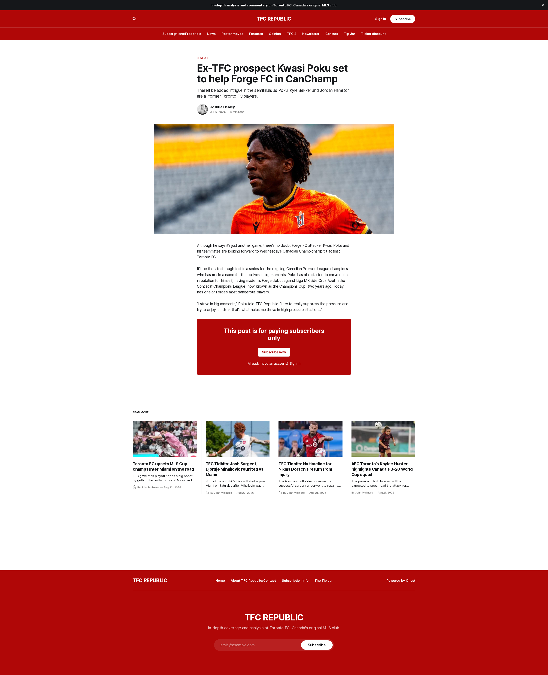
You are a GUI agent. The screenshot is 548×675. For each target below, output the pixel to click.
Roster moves (232, 34)
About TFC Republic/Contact (253, 580)
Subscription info (295, 580)
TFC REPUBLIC (274, 18)
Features (256, 34)
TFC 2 (291, 34)
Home (220, 580)
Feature (203, 57)
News (211, 34)
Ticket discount (373, 34)
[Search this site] (134, 18)
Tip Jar (349, 34)
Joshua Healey (222, 107)
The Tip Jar (323, 580)
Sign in (380, 19)
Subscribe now (274, 352)
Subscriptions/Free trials (181, 34)
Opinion (275, 34)
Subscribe (403, 19)
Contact (331, 34)
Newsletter (310, 34)
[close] (542, 5)
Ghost (410, 580)
